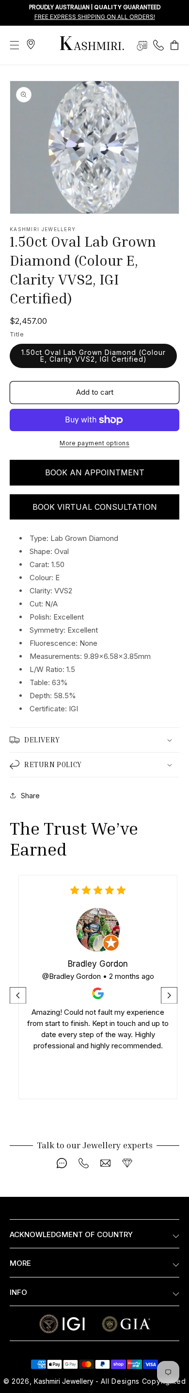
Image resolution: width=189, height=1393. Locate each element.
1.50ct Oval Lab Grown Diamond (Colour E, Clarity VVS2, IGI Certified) (93, 355)
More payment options (94, 443)
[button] (14, 45)
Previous (19, 995)
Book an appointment (94, 472)
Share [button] (30, 795)
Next (170, 995)
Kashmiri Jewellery (64, 1381)
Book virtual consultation (94, 507)
